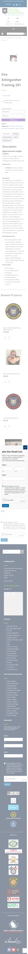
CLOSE (25, 447)
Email (4, 475)
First (3, 471)
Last (16, 471)
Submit (5, 506)
